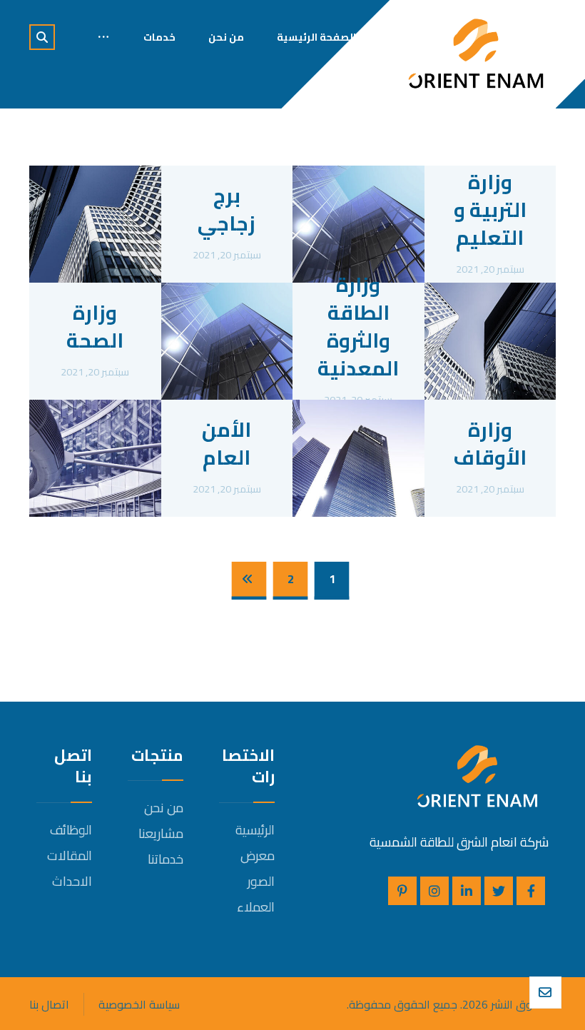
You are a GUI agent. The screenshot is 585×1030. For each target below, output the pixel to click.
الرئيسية (255, 830)
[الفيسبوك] (531, 891)
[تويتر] (498, 891)
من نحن (163, 807)
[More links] (103, 37)
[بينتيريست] (402, 891)
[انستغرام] (434, 891)
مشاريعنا (160, 833)
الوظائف (71, 830)
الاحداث (72, 881)
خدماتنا (165, 859)
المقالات (69, 855)
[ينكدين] (466, 891)
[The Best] (476, 53)
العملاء (256, 907)
